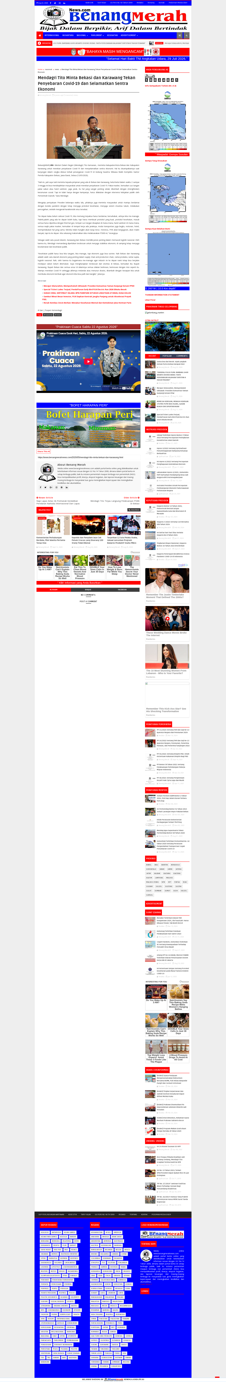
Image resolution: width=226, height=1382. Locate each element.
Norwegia (120, 1314)
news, (76, 95)
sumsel (149, 895)
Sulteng (168, 886)
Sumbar (158, 891)
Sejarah (64, 1297)
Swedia (115, 1345)
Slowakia (116, 1340)
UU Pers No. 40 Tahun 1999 (121, 3)
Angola (105, 1237)
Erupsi (56, 1245)
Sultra (179, 886)
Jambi (170, 869)
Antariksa (56, 1232)
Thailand (116, 1349)
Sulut (148, 891)
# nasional (48, 315)
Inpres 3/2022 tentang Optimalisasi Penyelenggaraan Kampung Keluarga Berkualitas (172, 451)
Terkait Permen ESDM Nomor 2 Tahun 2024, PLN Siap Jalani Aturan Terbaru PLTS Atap (172, 798)
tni (48, 1358)
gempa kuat (65, 1314)
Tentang (151, 3)
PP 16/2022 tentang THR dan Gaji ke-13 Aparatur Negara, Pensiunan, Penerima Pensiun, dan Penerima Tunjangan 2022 (173, 743)
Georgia (114, 1267)
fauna (54, 1314)
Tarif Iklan (101, 3)
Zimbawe (116, 1362)
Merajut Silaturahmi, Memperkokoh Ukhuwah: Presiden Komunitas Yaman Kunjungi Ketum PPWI (143, 43)
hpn (43, 1319)
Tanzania (105, 1349)
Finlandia (122, 1263)
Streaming (45, 1306)
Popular (167, 356)
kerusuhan (46, 1327)
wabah (56, 1358)
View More (135, 510)
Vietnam (118, 1358)
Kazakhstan (96, 1284)
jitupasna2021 (47, 1323)
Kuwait (94, 1293)
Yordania (95, 1362)
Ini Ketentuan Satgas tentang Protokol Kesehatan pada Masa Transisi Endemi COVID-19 (173, 971)
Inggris (126, 1271)
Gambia (104, 1267)
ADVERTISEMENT (128, 35)
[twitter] (55, 3)
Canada (115, 1254)
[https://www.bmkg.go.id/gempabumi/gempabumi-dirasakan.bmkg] (167, 193)
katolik (60, 1323)
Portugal (95, 1327)
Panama (126, 1319)
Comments (182, 356)
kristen (44, 1332)
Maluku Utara (152, 882)
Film (65, 1245)
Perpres (45, 1289)
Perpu (54, 1289)
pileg (55, 1349)
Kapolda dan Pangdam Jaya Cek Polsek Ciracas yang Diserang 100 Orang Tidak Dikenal (87, 540)
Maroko (105, 1301)
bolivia (126, 1362)
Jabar (162, 869)
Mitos (53, 1271)
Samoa (113, 1332)
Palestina (115, 1319)
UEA (124, 1353)
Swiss (124, 1345)
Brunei (94, 1254)
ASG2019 (45, 1232)
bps (42, 1310)
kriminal (71, 1327)
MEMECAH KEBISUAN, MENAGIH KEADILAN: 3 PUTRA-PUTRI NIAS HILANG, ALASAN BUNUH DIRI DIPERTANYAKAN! (173, 404)
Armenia (107, 1241)
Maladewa (109, 1297)
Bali (156, 865)
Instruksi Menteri (69, 1254)
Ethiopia (95, 1263)
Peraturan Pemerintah (62, 1280)
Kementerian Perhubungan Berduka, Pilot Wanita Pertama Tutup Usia (50, 540)
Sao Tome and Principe (101, 1336)
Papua (177, 882)
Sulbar (149, 886)
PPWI (65, 1276)
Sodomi (44, 1301)
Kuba (128, 1289)
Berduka (56, 1241)
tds (42, 1358)
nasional (97, 43)
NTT (169, 882)
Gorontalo (151, 869)
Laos (103, 1293)
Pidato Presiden (48, 1293)
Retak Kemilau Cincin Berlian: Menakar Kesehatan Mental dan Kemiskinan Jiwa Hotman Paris (87, 303)
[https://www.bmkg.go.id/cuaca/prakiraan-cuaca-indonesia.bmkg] (167, 336)
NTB (163, 882)
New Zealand (97, 1314)
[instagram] (60, 3)
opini (62, 1336)
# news (58, 315)
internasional (63, 1319)
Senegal (119, 1336)
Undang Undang (61, 1306)
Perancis (110, 1323)
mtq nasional (57, 1332)
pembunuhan (72, 1340)
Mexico (114, 1306)
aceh (176, 891)
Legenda (44, 1267)
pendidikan (46, 1345)
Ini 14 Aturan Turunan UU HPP (169, 1146)
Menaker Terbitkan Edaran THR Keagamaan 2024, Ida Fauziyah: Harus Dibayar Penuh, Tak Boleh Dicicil (173, 920)
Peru (120, 1323)
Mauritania (118, 1301)
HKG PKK (57, 1250)
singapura (116, 1366)
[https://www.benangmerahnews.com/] (162, 1234)
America (117, 1232)
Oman (93, 1319)
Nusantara (73, 1271)
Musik (62, 1271)
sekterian (45, 1353)
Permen (68, 1284)
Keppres (74, 1258)
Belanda (108, 1250)
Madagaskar (96, 1297)
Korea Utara (96, 1289)
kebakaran (72, 1323)
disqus (88, 590)
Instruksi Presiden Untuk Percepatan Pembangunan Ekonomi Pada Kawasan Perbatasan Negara (173, 488)
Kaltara (167, 873)
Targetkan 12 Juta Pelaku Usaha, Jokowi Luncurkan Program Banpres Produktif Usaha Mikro (122, 540)
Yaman (128, 1358)
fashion (44, 1314)
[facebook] (50, 3)
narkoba (71, 1332)
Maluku (169, 878)
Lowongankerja (70, 1267)
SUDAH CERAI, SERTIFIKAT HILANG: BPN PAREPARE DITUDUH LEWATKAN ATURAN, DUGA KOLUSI (87, 293)
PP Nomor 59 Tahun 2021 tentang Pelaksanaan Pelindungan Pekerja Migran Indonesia (171, 767)
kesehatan (59, 1327)
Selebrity (75, 1297)
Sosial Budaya (57, 1301)
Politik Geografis (49, 1297)
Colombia (95, 1258)
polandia (104, 1366)
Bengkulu (175, 865)
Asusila (63, 1237)
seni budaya (58, 1353)
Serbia (129, 1336)
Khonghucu (46, 1263)
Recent (152, 356)
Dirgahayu (45, 1245)
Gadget (73, 1245)
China (124, 1254)
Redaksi (140, 3)
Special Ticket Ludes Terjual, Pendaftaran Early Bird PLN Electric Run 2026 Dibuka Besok (85, 289)
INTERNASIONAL (52, 35)
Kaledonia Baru (108, 1280)
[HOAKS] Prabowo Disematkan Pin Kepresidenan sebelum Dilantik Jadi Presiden (171, 1107)
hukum (51, 1319)
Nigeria (109, 1314)
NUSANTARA (68, 35)
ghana (94, 1366)
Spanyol (127, 1340)
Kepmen (63, 1258)
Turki (117, 1353)
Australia (118, 1241)
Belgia (118, 1250)
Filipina (111, 1263)
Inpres (55, 1254)
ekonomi (112, 518)
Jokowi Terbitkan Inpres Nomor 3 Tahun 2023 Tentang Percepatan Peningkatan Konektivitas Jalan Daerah (173, 437)
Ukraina (94, 1358)
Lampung (159, 878)
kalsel (184, 891)
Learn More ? (146, 1284)
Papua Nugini (97, 1323)
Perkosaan (56, 1284)
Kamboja (122, 1280)
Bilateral (67, 1241)
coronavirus (54, 1310)
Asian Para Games (49, 1237)
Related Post (45, 510)
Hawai (123, 1267)
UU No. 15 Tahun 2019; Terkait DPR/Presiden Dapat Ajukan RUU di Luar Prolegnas (173, 1172)
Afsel (108, 1232)
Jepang (127, 1276)
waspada (73, 1358)
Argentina (95, 1241)
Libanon (111, 1293)
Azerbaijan (106, 1245)
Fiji (103, 1263)
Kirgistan (118, 1284)
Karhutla (53, 1258)
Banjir (73, 1237)
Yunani (106, 1362)
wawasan (45, 1362)
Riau (185, 882)
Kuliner (58, 1263)
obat (55, 1336)
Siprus (94, 1340)
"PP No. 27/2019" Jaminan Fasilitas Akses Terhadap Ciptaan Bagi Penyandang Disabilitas (171, 1186)
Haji (66, 1250)
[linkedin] (64, 3)
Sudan (94, 1345)
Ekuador (118, 1258)
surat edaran (73, 1353)
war (64, 1358)
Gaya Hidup (46, 1250)
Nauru (115, 1310)
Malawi (120, 1297)
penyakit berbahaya (63, 1345)
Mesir (104, 1306)
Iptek (43, 1258)
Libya (121, 1293)
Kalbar (157, 873)
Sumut (167, 891)
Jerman (94, 1280)
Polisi (72, 1293)
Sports (70, 1301)
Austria (94, 1245)
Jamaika (117, 1276)
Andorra (95, 1237)
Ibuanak (44, 1254)
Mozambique (125, 1306)
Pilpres (62, 1293)
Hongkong (107, 1271)
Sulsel (159, 886)
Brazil (127, 1250)
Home (40, 69)
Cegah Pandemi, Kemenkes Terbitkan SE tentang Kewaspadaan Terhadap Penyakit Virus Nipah (172, 944)
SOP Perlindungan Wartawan (51, 1214)
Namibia (106, 1310)
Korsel (109, 1289)
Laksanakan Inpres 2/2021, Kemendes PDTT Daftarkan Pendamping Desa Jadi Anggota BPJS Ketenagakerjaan (172, 475)
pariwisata (46, 1340)
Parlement (96, 35)
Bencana (45, 1241)
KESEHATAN (112, 35)
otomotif (72, 1336)
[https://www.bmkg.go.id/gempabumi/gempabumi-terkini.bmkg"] (167, 121)
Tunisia (108, 1353)
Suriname (104, 1345)
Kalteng (177, 873)
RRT (113, 1327)
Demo (76, 1241)
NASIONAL (81, 35)
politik (74, 1349)
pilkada (64, 1349)
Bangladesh (96, 1250)
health (76, 1314)
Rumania (95, 1332)
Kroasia (119, 1289)
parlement (59, 1340)
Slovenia (105, 1340)
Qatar (105, 1327)
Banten (165, 865)
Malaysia (95, 1301)
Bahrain (118, 1245)
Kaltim (149, 878)
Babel (148, 865)
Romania (121, 1327)
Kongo (129, 1284)
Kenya (108, 1284)
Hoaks (74, 1250)
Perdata (44, 1284)
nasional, (69, 95)
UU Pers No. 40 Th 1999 (104, 1214)
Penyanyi (45, 1280)
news (57, 69)
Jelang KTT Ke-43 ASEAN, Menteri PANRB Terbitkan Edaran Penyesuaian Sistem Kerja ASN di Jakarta (172, 957)
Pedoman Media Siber (178, 3)
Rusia (104, 1332)
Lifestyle (56, 1267)
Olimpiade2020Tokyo (50, 1276)
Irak (93, 1276)
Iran (100, 1276)
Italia (108, 1276)
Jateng (179, 869)
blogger (53, 590)
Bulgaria (105, 1254)
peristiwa (45, 1349)
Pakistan (103, 1319)
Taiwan (94, 1349)
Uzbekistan (107, 1358)
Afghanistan (97, 1232)
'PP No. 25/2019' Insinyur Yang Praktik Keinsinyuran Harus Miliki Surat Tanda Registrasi (172, 1199)
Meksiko (95, 1306)
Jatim (148, 873)
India (118, 1271)
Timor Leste (96, 1353)
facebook (122, 590)
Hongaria (95, 1271)
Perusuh (64, 1289)
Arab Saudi (117, 1237)
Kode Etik (89, 3)
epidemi (77, 1310)
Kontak (162, 3)
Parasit (73, 1276)
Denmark (107, 1258)
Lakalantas (70, 1263)
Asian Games (69, 1232)
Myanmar (95, 1310)
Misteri (44, 1271)
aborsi (74, 1306)
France (94, 1267)
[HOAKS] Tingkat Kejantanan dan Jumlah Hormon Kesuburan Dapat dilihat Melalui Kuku (170, 1093)
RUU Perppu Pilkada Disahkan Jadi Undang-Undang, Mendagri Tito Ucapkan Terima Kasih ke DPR (171, 1159)
